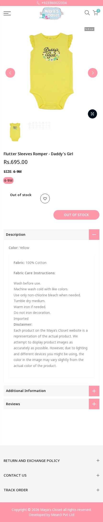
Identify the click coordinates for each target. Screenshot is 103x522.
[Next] (92, 73)
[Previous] (10, 73)
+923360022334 (54, 2)
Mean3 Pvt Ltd (62, 514)
